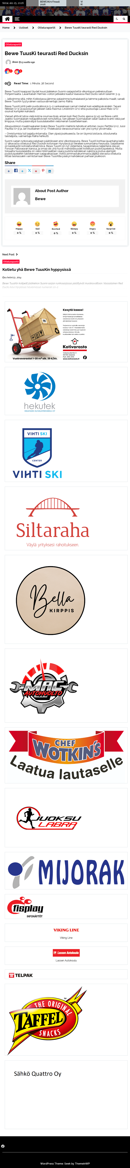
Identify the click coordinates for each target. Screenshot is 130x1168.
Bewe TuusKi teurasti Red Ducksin (46, 53)
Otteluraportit (13, 44)
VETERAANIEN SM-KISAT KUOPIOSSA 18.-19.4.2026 (73, 3)
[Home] (7, 19)
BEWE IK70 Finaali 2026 (32, 3)
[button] (117, 19)
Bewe (40, 199)
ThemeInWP (82, 1163)
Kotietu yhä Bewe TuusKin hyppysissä (36, 269)
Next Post (8, 254)
